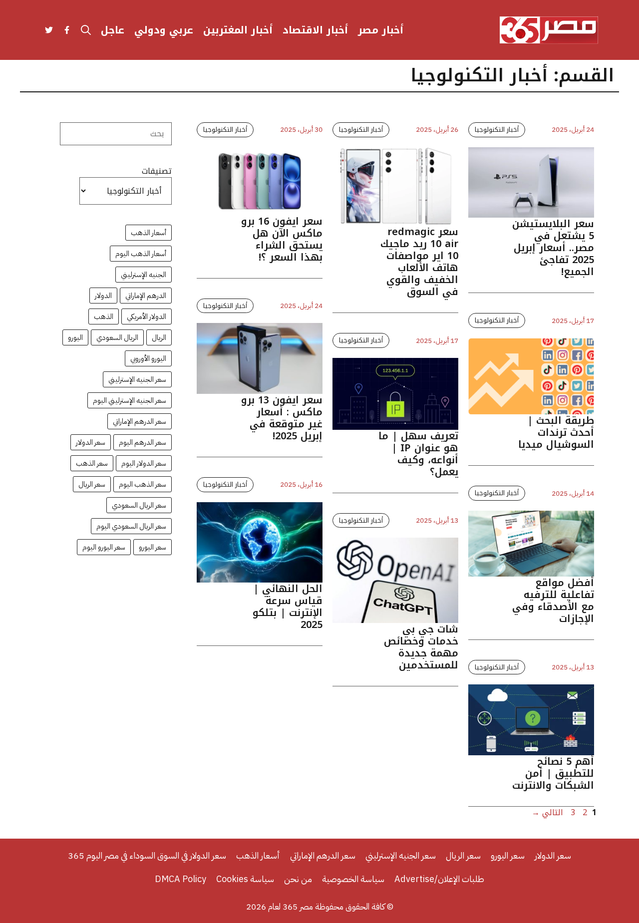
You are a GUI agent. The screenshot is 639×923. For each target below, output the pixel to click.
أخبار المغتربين (238, 29)
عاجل (112, 29)
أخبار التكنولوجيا (225, 129)
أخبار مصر (380, 29)
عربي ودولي (163, 29)
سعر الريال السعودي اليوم (131, 526)
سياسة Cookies (245, 879)
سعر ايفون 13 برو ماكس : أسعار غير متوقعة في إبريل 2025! (281, 417)
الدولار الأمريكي (146, 316)
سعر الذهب (92, 463)
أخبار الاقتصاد (315, 29)
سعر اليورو (152, 547)
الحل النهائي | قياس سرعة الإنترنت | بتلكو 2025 (287, 606)
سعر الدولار (90, 442)
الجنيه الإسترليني (143, 274)
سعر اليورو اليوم (103, 547)
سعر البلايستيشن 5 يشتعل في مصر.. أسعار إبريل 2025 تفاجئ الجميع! (553, 247)
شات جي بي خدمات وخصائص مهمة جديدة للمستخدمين (421, 646)
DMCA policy (180, 879)
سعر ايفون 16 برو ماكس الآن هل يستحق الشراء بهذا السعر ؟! (281, 239)
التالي (547, 812)
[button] (86, 30)
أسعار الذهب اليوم (140, 253)
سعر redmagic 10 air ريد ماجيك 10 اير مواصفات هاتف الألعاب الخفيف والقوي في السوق (419, 261)
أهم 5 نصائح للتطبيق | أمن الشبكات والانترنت (553, 773)
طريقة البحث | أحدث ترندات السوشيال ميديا (556, 432)
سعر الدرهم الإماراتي (139, 421)
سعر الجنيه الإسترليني (137, 379)
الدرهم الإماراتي (145, 295)
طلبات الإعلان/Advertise (439, 879)
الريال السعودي (117, 337)
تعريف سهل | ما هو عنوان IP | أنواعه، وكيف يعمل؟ (418, 453)
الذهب (103, 316)
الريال (159, 337)
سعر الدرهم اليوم (142, 442)
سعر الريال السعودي (139, 505)
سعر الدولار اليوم (143, 463)
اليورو (75, 337)
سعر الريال (91, 484)
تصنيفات (157, 171)
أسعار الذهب (148, 232)
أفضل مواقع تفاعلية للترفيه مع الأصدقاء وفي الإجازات (553, 600)
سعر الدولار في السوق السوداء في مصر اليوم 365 (147, 855)
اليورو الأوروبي (148, 358)
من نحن (298, 879)
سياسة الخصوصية (353, 879)
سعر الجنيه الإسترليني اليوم (129, 400)
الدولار (103, 295)
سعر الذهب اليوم (142, 484)
